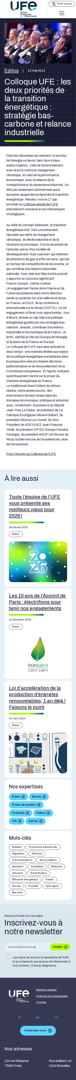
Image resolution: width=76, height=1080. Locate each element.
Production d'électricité (43, 847)
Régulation (18, 853)
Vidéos (40, 813)
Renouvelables (48, 860)
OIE (14, 821)
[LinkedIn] (37, 1017)
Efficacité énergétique (25, 879)
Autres (33, 821)
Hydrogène (52, 886)
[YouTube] (56, 1017)
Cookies (41, 1002)
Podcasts (18, 813)
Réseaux (37, 853)
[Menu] (62, 13)
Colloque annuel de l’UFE (40, 204)
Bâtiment (56, 866)
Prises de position (24, 804)
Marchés (17, 892)
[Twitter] (19, 1017)
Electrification (38, 873)
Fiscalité (33, 886)
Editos (11, 70)
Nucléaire (18, 866)
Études (36, 796)
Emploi (50, 879)
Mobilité (16, 847)
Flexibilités (37, 866)
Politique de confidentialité (52, 996)
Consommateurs (22, 860)
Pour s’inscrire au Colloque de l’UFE (31, 454)
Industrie (17, 873)
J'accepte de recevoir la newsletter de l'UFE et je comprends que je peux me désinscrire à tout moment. (41, 961)
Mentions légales (46, 989)
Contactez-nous (35, 1030)
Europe (16, 886)
